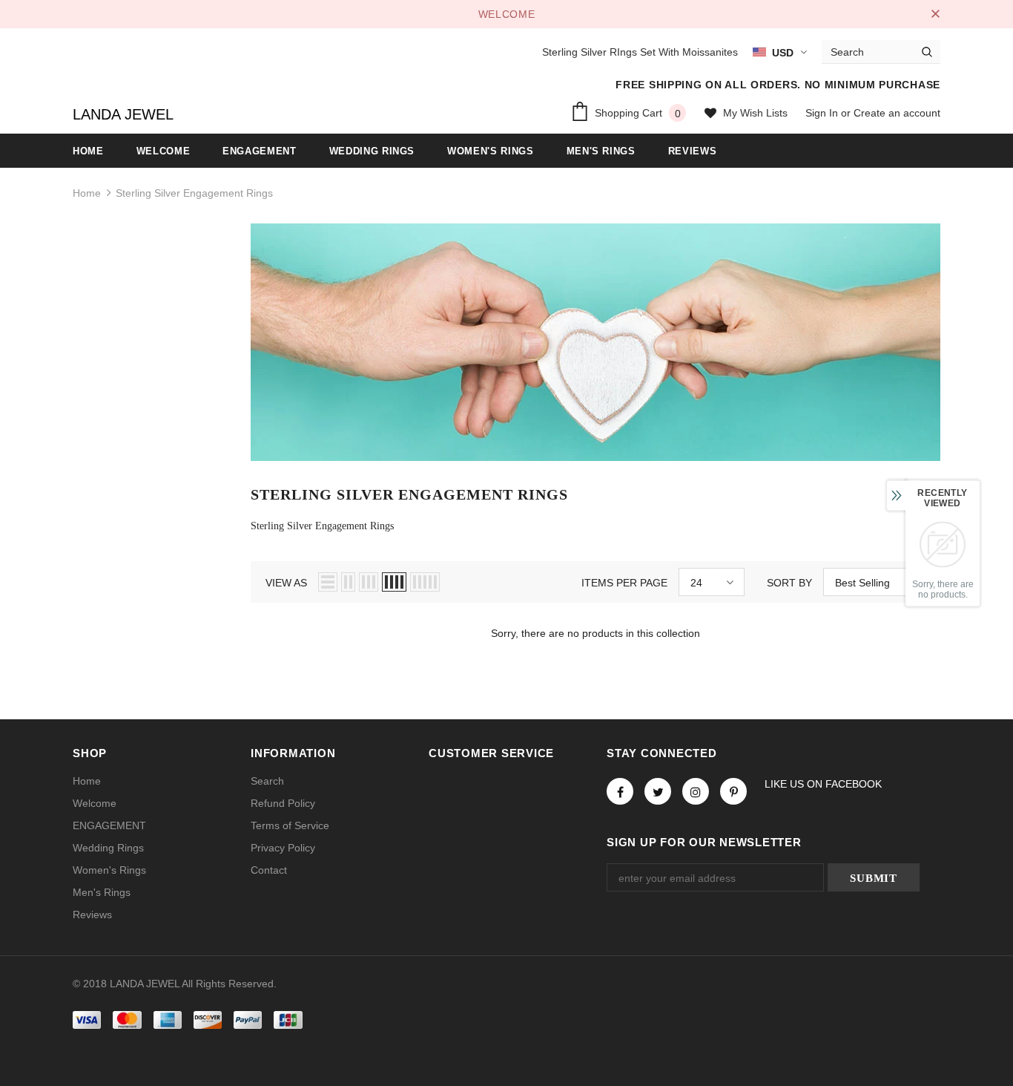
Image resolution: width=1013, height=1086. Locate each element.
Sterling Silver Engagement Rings (194, 193)
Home (87, 193)
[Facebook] (620, 791)
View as (286, 583)
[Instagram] (695, 791)
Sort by (789, 583)
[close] (935, 14)
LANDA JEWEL (123, 114)
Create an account (897, 113)
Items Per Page (624, 583)
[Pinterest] (733, 791)
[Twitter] (657, 791)
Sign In (823, 113)
